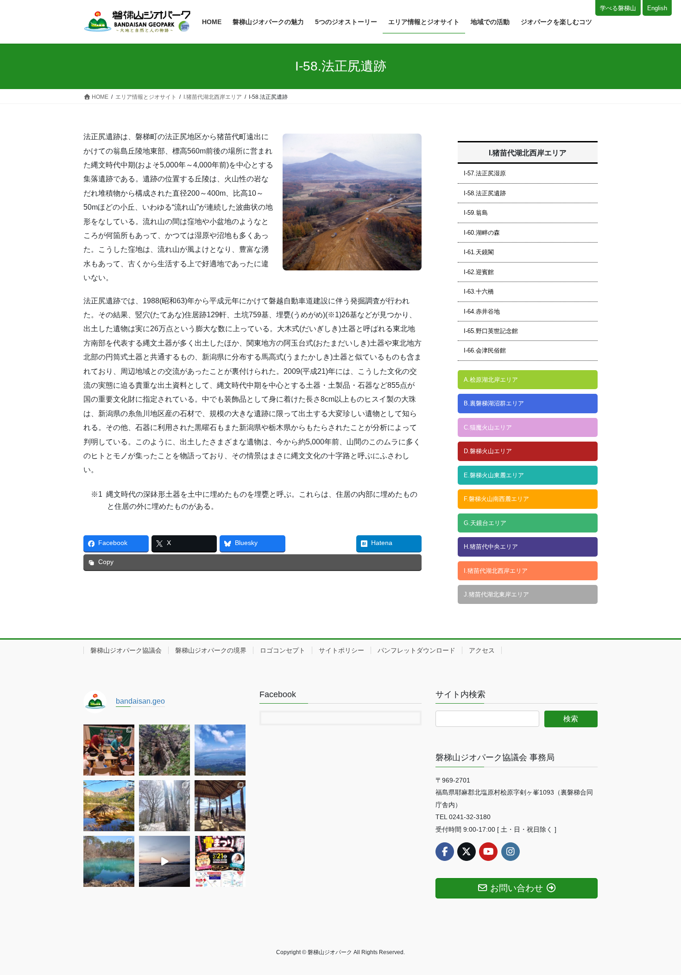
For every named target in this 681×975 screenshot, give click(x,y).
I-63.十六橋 (479, 291)
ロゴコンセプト (282, 650)
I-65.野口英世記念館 (491, 330)
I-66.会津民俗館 (485, 350)
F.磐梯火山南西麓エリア (496, 498)
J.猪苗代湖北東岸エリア (496, 594)
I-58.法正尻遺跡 (485, 193)
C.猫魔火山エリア (488, 427)
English (657, 8)
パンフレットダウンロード (416, 650)
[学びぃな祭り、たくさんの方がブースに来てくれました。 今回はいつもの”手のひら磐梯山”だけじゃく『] (108, 750)
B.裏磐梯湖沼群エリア (494, 403)
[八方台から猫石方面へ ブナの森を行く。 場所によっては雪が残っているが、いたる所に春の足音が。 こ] (164, 805)
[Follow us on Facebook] (444, 851)
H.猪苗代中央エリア (491, 546)
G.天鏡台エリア (485, 523)
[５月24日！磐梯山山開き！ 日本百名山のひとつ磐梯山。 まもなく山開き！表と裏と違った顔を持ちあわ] (108, 805)
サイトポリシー (341, 650)
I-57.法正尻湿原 (485, 173)
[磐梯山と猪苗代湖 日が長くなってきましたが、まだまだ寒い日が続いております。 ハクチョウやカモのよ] (164, 861)
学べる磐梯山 (618, 8)
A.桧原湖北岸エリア (491, 379)
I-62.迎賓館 (479, 272)
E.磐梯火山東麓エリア (494, 475)
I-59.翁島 (476, 212)
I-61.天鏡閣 (479, 252)
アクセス (482, 650)
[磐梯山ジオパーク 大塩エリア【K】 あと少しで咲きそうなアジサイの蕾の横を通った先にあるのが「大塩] (164, 750)
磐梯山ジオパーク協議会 (126, 650)
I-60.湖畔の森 (482, 232)
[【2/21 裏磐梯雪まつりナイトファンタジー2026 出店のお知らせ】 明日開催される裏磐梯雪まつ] (220, 861)
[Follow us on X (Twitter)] (466, 851)
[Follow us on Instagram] (510, 851)
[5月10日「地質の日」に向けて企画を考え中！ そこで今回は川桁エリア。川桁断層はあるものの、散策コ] (220, 805)
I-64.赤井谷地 (482, 311)
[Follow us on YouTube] (488, 851)
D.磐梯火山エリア (488, 451)
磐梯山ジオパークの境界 (210, 650)
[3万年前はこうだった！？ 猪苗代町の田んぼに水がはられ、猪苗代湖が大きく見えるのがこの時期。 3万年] (220, 750)
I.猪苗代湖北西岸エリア (496, 570)
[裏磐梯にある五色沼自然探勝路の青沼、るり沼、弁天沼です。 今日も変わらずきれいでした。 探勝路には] (108, 861)
